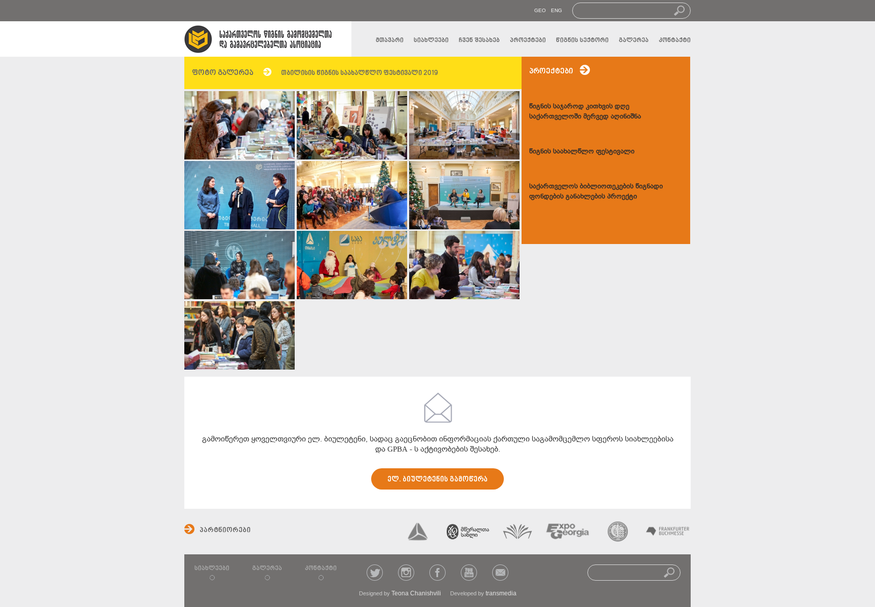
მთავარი (390, 40)
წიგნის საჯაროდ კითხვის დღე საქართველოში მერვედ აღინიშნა (585, 111)
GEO (540, 10)
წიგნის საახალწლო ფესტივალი (581, 151)
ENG (556, 10)
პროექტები (528, 40)
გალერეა (634, 40)
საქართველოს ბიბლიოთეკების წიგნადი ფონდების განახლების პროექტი (596, 191)
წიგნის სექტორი (582, 40)
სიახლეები (431, 40)
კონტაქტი (675, 40)
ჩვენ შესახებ (479, 40)
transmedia (501, 593)
